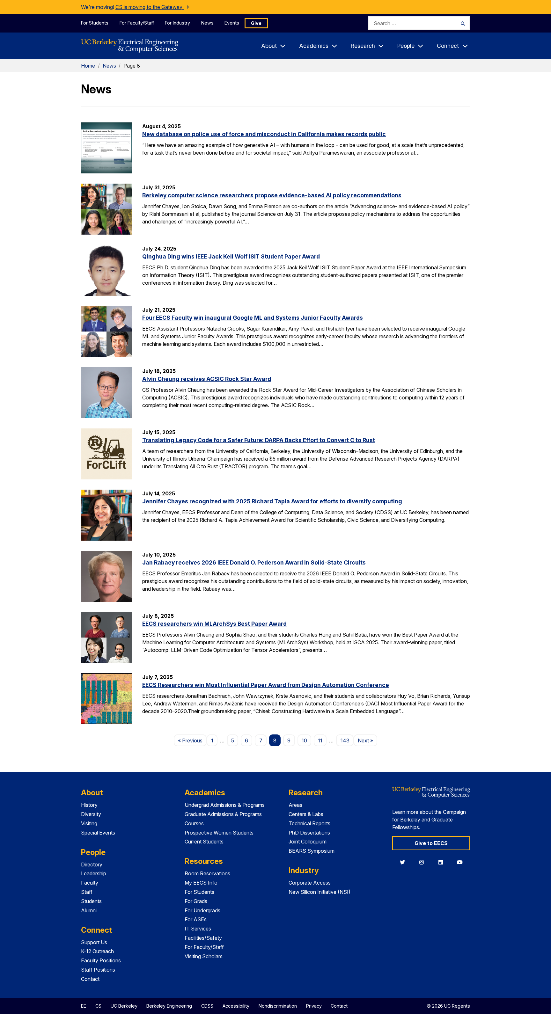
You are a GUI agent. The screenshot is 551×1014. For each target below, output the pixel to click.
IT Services (198, 928)
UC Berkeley (124, 1006)
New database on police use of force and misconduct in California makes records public (264, 134)
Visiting (89, 823)
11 (320, 740)
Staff (86, 892)
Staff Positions (98, 970)
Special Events (98, 832)
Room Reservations (207, 873)
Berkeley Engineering (169, 1006)
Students (91, 901)
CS (98, 1006)
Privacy (314, 1006)
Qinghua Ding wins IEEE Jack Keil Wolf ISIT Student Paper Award (231, 256)
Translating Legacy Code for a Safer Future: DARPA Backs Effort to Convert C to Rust (258, 440)
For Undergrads (202, 910)
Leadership (93, 873)
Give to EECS (431, 843)
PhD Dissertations (309, 832)
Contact (90, 979)
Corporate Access (310, 882)
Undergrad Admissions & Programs (225, 805)
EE (83, 1006)
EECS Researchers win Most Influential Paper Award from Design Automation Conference (265, 685)
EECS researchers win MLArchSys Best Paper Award (214, 623)
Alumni (89, 910)
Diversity (91, 814)
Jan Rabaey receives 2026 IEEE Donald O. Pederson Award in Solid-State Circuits (254, 562)
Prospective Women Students (219, 832)
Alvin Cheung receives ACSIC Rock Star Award (206, 379)
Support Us (94, 942)
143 (345, 740)
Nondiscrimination (278, 1006)
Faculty (89, 882)
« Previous (192, 740)
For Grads (196, 901)
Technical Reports (309, 823)
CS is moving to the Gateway (149, 7)
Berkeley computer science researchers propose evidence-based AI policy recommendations (271, 195)
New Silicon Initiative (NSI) (319, 892)
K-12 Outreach (97, 951)
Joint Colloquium (308, 841)
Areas (295, 805)
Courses (194, 823)
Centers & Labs (306, 814)
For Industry (177, 23)
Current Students (204, 841)
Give (256, 23)
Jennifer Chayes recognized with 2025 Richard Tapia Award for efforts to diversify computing (272, 501)
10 (304, 740)
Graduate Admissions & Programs (223, 814)
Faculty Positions (101, 960)
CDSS (207, 1006)
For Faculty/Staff (137, 23)
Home (88, 65)
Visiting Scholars (204, 956)
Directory (91, 864)
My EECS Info (201, 882)
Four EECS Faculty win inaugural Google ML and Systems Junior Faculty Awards (252, 317)
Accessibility (236, 1006)
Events (231, 23)
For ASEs (196, 919)
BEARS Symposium (311, 851)
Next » (367, 740)
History (89, 805)
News (207, 23)
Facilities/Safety (203, 938)
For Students (94, 23)
